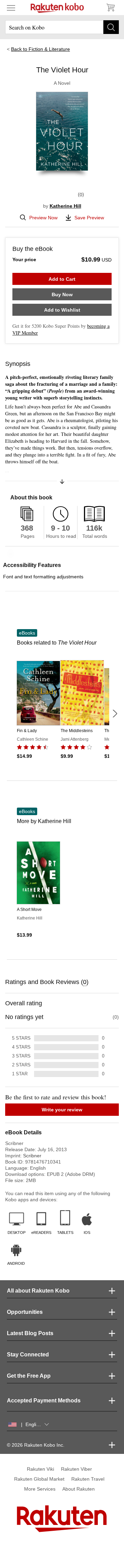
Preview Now (43, 217)
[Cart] (110, 7)
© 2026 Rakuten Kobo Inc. (35, 1445)
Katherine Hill (65, 206)
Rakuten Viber (76, 1469)
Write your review (62, 1109)
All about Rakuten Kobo (38, 1291)
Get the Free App (29, 1376)
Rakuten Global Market (39, 1479)
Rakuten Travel (87, 1479)
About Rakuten (78, 1489)
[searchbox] (62, 27)
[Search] (111, 27)
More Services (39, 1489)
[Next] (114, 713)
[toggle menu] (11, 7)
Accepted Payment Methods (44, 1400)
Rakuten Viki (40, 1469)
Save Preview (89, 217)
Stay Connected (28, 1354)
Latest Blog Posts (30, 1333)
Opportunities (25, 1312)
